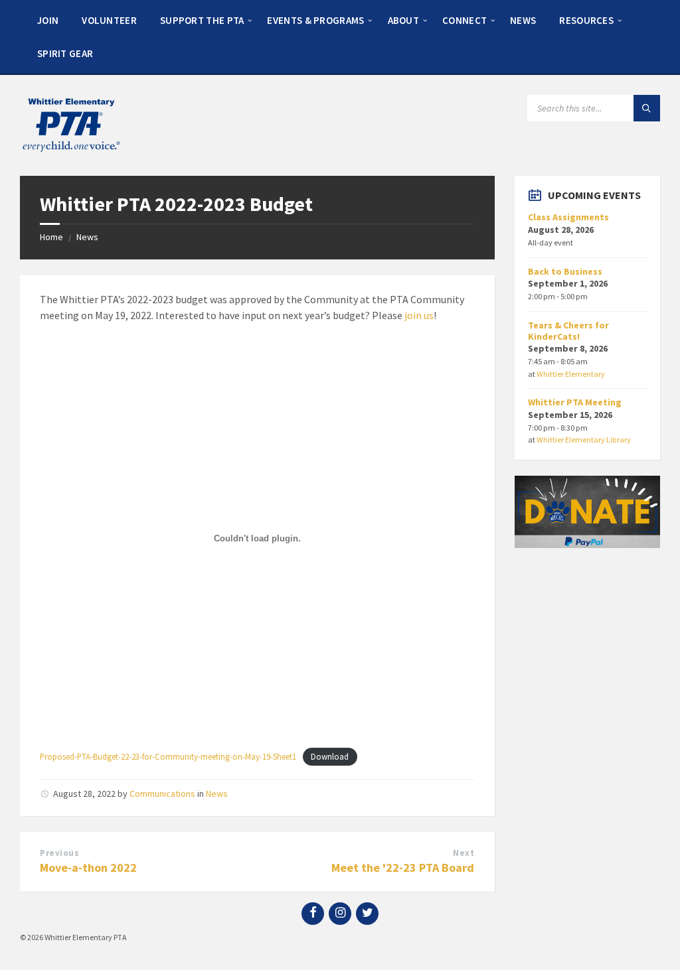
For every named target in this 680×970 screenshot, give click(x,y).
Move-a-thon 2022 (88, 867)
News (87, 237)
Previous (59, 853)
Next (463, 853)
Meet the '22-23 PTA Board (402, 867)
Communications (162, 793)
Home (51, 237)
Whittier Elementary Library (584, 440)
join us (419, 315)
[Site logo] (70, 150)
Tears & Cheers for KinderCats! (568, 330)
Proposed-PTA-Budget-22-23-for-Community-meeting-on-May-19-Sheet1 (168, 756)
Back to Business (565, 271)
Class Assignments (568, 217)
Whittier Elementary (571, 374)
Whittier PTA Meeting (575, 402)
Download (330, 756)
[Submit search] (647, 108)
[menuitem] (48, 20)
